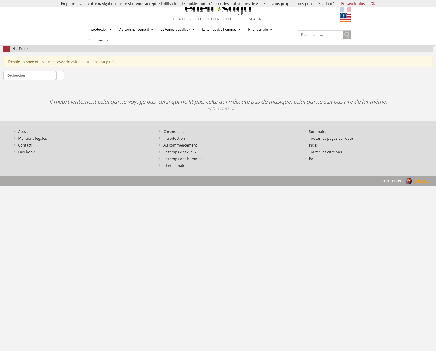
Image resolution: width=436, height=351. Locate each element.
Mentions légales (32, 138)
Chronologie (174, 131)
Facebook (26, 151)
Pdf (312, 158)
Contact (25, 145)
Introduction (98, 29)
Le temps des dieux (175, 29)
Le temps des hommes (219, 29)
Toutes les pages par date (331, 138)
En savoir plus (353, 3)
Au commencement (134, 29)
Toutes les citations (325, 151)
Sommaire (96, 40)
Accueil (24, 131)
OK (372, 3)
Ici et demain (258, 29)
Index (313, 145)
